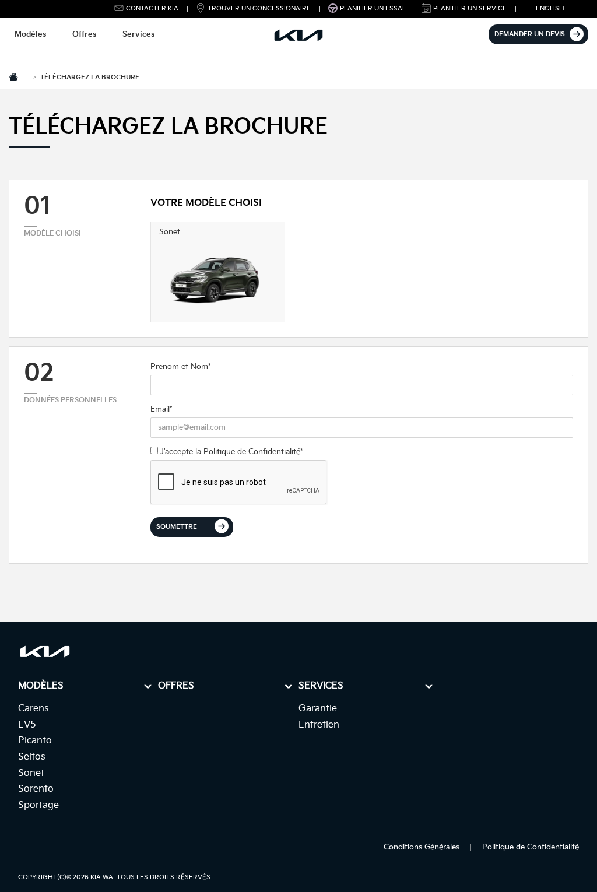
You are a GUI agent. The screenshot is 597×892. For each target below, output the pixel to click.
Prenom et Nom (180, 366)
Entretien (318, 725)
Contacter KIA (152, 8)
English (550, 8)
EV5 (27, 725)
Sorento (36, 789)
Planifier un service (470, 8)
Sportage (38, 805)
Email (161, 409)
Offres (84, 34)
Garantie (317, 708)
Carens (33, 708)
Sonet (31, 773)
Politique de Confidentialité (251, 451)
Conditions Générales (421, 847)
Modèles (30, 34)
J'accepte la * (230, 451)
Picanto (35, 740)
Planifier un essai (372, 8)
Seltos (31, 757)
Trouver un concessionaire (259, 8)
